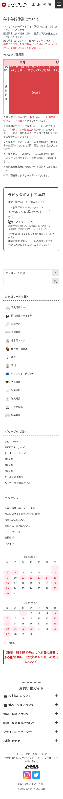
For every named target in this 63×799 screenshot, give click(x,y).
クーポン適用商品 (14, 477)
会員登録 (9, 537)
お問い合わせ (32, 761)
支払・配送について (36, 754)
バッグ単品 (16, 406)
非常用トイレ (17, 340)
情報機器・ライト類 (21, 315)
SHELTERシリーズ (15, 447)
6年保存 (9, 465)
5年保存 (9, 459)
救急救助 (15, 382)
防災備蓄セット (19, 307)
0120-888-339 (22, 222)
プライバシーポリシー (47, 757)
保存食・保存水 (19, 348)
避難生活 (15, 324)
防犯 (13, 365)
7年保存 (9, 471)
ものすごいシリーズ (15, 453)
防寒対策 (15, 332)
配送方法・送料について (17, 525)
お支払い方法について (16, 519)
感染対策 (15, 415)
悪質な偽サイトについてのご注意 (22, 513)
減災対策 (15, 398)
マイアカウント (13, 531)
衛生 (13, 357)
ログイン (9, 543)
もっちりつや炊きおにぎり (19, 483)
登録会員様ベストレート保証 (20, 508)
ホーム (19, 754)
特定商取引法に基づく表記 (19, 757)
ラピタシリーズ (13, 441)
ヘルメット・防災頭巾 (22, 373)
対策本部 (15, 390)
